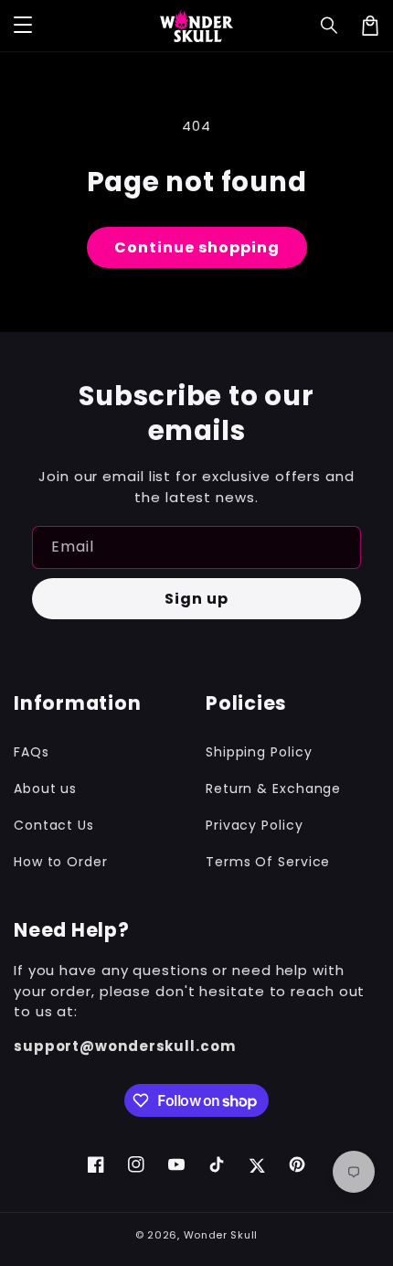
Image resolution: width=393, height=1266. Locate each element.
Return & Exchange (273, 788)
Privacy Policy (254, 825)
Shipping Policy (259, 752)
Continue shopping (197, 247)
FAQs (31, 752)
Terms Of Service (268, 862)
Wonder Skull (221, 1235)
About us (45, 788)
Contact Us (54, 825)
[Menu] (23, 25)
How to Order (61, 862)
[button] (330, 25)
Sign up (196, 598)
